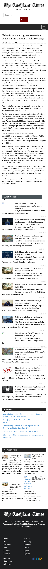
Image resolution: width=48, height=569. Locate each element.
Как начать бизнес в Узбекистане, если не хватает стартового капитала (16, 486)
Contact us (7, 561)
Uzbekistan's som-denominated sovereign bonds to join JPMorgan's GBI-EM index (30, 351)
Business (7, 545)
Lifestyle (6, 554)
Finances (27, 545)
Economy (27, 542)
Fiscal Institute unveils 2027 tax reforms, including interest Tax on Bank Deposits (29, 370)
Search (24, 20)
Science (6, 551)
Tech (5, 548)
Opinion (27, 554)
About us (6, 558)
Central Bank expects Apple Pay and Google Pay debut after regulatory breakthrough (30, 389)
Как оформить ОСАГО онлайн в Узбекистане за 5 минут (38, 479)
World (5, 542)
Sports (26, 551)
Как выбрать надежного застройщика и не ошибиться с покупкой (28, 205)
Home (5, 538)
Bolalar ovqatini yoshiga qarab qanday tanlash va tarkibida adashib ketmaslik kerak (16, 459)
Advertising (7, 564)
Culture (26, 548)
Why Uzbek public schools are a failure (38, 456)
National (27, 538)
